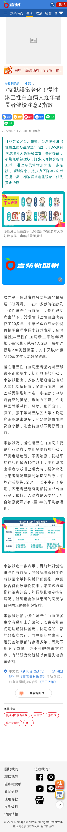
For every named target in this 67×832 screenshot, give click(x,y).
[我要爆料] (59, 784)
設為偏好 (5, 119)
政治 (39, 13)
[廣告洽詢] (59, 794)
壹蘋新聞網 (12, 83)
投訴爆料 (11, 806)
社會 (48, 13)
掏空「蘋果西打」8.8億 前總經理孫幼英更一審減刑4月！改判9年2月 (39, 71)
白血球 (38, 715)
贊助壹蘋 (16, 119)
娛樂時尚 (16, 13)
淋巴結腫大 (13, 722)
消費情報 (11, 814)
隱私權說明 (11, 784)
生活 (29, 13)
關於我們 (11, 769)
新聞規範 (11, 791)
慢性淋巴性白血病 (17, 715)
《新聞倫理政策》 (32, 671)
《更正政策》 (48, 682)
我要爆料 (27, 119)
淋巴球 (52, 715)
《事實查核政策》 (32, 676)
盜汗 (28, 722)
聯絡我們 (11, 776)
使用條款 (11, 799)
